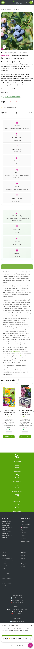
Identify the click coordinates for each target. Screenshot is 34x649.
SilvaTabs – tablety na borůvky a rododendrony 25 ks (25, 412)
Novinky (23, 566)
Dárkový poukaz (25, 541)
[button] (31, 625)
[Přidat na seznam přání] (13, 386)
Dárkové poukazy (25, 561)
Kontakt (23, 555)
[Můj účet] (26, 2)
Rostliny (9, 9)
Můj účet (23, 558)
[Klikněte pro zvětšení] (4, 47)
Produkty (4, 555)
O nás (22, 521)
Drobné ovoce (17, 9)
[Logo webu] (17, 2)
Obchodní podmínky (7, 558)
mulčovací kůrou (19, 356)
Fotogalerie (24, 533)
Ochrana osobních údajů (17, 646)
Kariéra (23, 535)
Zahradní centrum (25, 524)
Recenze (23, 538)
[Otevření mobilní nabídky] (3, 2)
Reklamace (4, 571)
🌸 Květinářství (25, 527)
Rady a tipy (24, 564)
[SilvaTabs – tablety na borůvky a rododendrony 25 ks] (25, 396)
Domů (3, 9)
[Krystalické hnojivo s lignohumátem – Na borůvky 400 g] (9, 396)
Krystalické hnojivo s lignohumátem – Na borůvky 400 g (9, 412)
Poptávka (23, 530)
